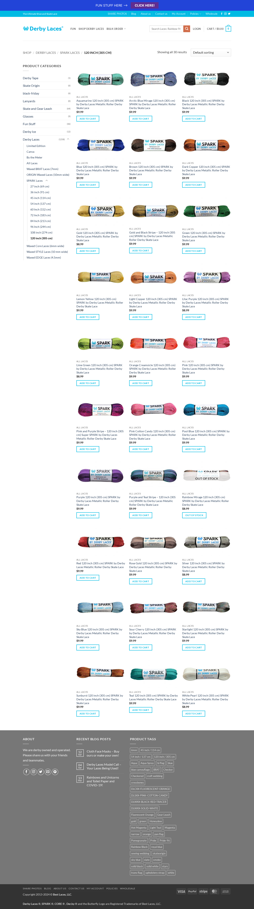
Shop (27, 52)
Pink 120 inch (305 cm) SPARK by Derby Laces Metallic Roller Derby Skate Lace (203, 368)
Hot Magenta (138, 827)
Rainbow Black (139, 846)
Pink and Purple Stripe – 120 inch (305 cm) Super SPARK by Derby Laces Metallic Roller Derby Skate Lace (100, 434)
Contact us (161, 13)
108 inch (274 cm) (41, 232)
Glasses (28, 116)
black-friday (31, 93)
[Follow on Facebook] (221, 14)
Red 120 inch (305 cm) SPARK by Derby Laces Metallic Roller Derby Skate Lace (100, 565)
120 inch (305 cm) (41, 238)
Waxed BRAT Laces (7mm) (42, 169)
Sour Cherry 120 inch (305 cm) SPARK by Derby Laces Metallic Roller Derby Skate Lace (152, 633)
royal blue (156, 846)
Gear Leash (163, 814)
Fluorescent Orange (142, 814)
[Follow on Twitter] (229, 14)
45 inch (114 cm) (40, 198)
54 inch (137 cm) (40, 203)
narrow (135, 834)
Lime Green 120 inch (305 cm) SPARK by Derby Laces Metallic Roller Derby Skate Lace (99, 368)
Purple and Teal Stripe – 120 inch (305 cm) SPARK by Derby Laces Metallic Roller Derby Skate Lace (152, 500)
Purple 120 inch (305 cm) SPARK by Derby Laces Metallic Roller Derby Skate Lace (98, 500)
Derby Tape (30, 78)
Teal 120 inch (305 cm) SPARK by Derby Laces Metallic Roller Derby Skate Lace (153, 697)
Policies (194, 13)
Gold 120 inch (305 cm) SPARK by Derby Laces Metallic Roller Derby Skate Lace (97, 236)
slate (147, 859)
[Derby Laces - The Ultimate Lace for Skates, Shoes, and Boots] (43, 29)
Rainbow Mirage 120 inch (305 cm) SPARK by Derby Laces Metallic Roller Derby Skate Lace (205, 500)
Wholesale (211, 13)
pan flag (159, 834)
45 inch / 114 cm (150, 750)
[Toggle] (68, 139)
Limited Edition (36, 146)
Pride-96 (165, 840)
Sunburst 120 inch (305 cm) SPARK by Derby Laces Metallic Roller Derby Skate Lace (99, 699)
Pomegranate (139, 840)
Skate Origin (31, 85)
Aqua (134, 763)
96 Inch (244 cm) (40, 226)
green (143, 821)
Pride (153, 840)
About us (146, 13)
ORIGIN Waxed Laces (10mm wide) (48, 174)
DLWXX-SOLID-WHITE (144, 808)
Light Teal (155, 827)
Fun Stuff (29, 124)
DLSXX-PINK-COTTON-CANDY (149, 795)
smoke (157, 859)
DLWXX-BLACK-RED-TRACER (148, 801)
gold (133, 821)
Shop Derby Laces (91, 28)
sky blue (135, 859)
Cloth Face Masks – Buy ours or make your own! (103, 753)
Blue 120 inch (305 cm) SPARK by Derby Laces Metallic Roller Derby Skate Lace (97, 170)
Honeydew (156, 821)
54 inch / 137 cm (140, 756)
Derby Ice (29, 131)
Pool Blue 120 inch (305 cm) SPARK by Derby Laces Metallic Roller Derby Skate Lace (206, 434)
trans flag (136, 872)
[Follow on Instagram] (225, 14)
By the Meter (34, 157)
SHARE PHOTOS (117, 13)
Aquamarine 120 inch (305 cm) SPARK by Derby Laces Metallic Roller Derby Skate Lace (100, 104)
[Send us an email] (48, 772)
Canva (30, 151)
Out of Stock (194, 515)
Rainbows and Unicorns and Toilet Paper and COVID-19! (103, 781)
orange (147, 834)
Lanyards (29, 101)
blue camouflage (140, 769)
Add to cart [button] (88, 118)
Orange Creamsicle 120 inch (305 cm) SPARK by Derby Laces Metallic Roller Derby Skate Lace (152, 368)
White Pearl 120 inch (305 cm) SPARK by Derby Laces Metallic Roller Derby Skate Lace (205, 699)
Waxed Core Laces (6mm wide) (45, 246)
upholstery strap (155, 872)
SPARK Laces (70, 52)
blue (170, 763)
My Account (179, 13)
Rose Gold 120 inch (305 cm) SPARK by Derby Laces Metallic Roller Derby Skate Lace (153, 567)
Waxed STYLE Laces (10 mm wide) (47, 251)
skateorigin (159, 853)
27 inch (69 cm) (39, 186)
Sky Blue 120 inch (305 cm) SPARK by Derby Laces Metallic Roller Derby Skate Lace (99, 633)
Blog (133, 13)
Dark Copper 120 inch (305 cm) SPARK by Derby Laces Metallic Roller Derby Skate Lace (206, 170)
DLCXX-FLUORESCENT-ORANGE (150, 788)
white (171, 872)
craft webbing (155, 776)
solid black (137, 866)
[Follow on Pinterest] (55, 772)
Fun (73, 28)
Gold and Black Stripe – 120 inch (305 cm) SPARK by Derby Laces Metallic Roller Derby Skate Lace (152, 236)
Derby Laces (46, 52)
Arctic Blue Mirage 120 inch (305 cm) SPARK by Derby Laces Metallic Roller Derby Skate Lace (152, 104)
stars (165, 866)
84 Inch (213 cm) (40, 221)
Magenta (170, 827)
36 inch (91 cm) (39, 192)
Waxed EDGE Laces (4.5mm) (44, 257)
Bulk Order (115, 28)
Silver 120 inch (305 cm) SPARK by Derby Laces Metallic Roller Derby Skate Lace (203, 567)
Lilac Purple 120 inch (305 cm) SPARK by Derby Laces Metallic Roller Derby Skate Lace (205, 302)
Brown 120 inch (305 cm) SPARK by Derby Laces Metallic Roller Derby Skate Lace (151, 170)
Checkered (137, 776)
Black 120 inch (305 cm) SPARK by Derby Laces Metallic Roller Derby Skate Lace (203, 104)
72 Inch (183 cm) (40, 215)
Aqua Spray (147, 763)
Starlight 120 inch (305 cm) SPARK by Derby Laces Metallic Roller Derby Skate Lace (205, 633)
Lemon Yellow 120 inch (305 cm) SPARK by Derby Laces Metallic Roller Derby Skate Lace (99, 302)
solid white (152, 866)
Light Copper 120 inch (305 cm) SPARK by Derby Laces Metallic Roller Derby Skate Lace (153, 302)
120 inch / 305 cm (164, 756)
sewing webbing (140, 853)
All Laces (32, 163)
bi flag (160, 763)
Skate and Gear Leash (37, 108)
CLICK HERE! (145, 5)
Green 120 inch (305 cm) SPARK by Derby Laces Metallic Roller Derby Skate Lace (203, 236)
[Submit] (186, 28)
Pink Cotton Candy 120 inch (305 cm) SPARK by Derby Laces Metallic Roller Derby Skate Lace (152, 434)
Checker (168, 769)
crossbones (137, 782)
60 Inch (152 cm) (40, 209)
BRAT (156, 769)
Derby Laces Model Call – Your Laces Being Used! (104, 766)
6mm (134, 750)
